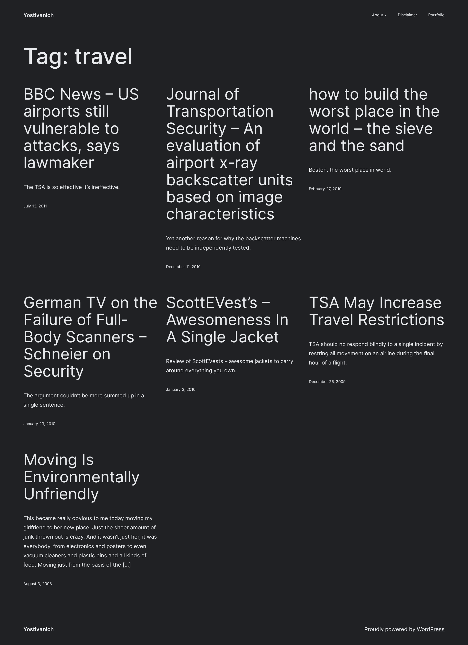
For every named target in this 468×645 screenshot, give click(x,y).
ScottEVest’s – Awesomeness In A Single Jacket (227, 319)
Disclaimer (407, 14)
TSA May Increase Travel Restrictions (376, 311)
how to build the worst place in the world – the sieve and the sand (374, 119)
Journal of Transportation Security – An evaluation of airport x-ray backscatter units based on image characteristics (229, 154)
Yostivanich (38, 15)
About (377, 14)
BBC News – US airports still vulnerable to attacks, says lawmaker (81, 128)
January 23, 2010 (39, 423)
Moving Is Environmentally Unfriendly (81, 476)
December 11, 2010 (183, 266)
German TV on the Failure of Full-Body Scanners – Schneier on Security (90, 337)
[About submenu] (385, 15)
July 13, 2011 (35, 206)
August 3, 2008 (37, 583)
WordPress (431, 629)
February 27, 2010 (325, 188)
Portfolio (436, 14)
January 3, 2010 (180, 389)
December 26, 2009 (327, 381)
